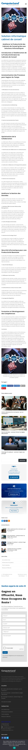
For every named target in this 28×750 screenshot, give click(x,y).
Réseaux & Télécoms (6, 567)
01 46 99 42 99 (14, 477)
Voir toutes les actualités (6, 701)
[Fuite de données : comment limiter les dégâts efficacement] (14, 423)
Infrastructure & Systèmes (8, 562)
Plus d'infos (14, 510)
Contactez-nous (14, 494)
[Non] (26, 744)
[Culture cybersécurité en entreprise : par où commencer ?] (14, 403)
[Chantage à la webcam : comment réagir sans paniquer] (14, 443)
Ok (14, 747)
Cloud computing (5, 565)
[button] (26, 4)
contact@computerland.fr (14, 473)
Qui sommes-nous (6, 560)
